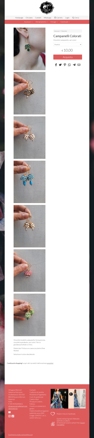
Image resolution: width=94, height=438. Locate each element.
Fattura (32, 404)
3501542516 (13, 409)
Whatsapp (47, 18)
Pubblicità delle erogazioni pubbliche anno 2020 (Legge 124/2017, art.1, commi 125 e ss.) (39, 414)
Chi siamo (29, 18)
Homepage (19, 18)
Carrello (59, 18)
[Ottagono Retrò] (47, 8)
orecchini (50, 363)
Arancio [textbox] (57, 44)
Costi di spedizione (36, 397)
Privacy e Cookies (36, 402)
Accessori (27, 22)
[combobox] (67, 44)
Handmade (64, 22)
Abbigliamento (41, 22)
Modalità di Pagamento (38, 395)
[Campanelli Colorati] (29, 49)
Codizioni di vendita (37, 392)
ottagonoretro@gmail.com (17, 406)
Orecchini (64, 31)
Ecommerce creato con (20, 435)
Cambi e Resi (34, 399)
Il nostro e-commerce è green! (38, 407)
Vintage (53, 22)
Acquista (68, 57)
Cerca (76, 18)
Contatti (38, 18)
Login (67, 18)
